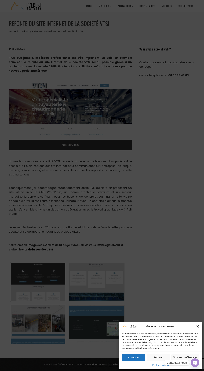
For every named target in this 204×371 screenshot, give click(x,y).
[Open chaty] (195, 362)
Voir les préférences (185, 357)
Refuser (158, 357)
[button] (197, 326)
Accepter (133, 357)
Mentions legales (160, 365)
